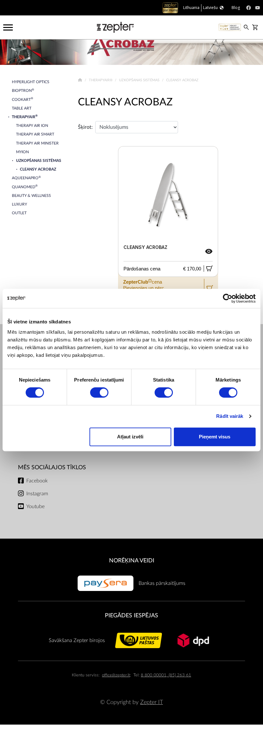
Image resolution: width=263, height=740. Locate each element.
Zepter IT (151, 702)
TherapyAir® (101, 80)
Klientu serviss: (85, 675)
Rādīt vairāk (229, 416)
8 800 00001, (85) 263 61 (166, 675)
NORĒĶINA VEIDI (131, 560)
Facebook (37, 480)
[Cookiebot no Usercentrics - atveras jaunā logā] (227, 298)
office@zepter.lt (116, 675)
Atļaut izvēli (130, 436)
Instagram (37, 493)
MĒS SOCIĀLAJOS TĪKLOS (52, 467)
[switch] (99, 392)
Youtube (35, 506)
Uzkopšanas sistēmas (139, 80)
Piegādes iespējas (131, 615)
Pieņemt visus (214, 436)
